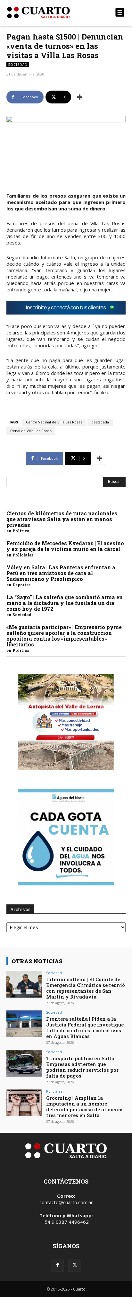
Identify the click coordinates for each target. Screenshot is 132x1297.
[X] (74, 1265)
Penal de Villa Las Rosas (31, 431)
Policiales (22, 554)
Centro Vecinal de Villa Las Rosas (54, 422)
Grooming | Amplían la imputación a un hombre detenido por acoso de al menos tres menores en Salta (85, 1106)
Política (20, 530)
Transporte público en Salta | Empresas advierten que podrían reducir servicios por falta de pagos (82, 1067)
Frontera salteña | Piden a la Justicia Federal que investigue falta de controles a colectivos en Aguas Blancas (85, 1027)
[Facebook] (57, 1265)
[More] (80, 97)
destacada (100, 422)
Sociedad (18, 64)
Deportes (21, 584)
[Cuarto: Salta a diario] (48, 12)
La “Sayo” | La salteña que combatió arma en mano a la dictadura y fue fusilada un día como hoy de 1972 (64, 603)
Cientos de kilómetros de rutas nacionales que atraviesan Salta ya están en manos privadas (61, 519)
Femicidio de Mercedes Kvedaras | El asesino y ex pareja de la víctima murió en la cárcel (65, 546)
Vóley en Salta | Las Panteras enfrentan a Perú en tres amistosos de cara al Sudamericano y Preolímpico (60, 573)
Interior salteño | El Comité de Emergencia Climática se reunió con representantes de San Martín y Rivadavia (85, 988)
